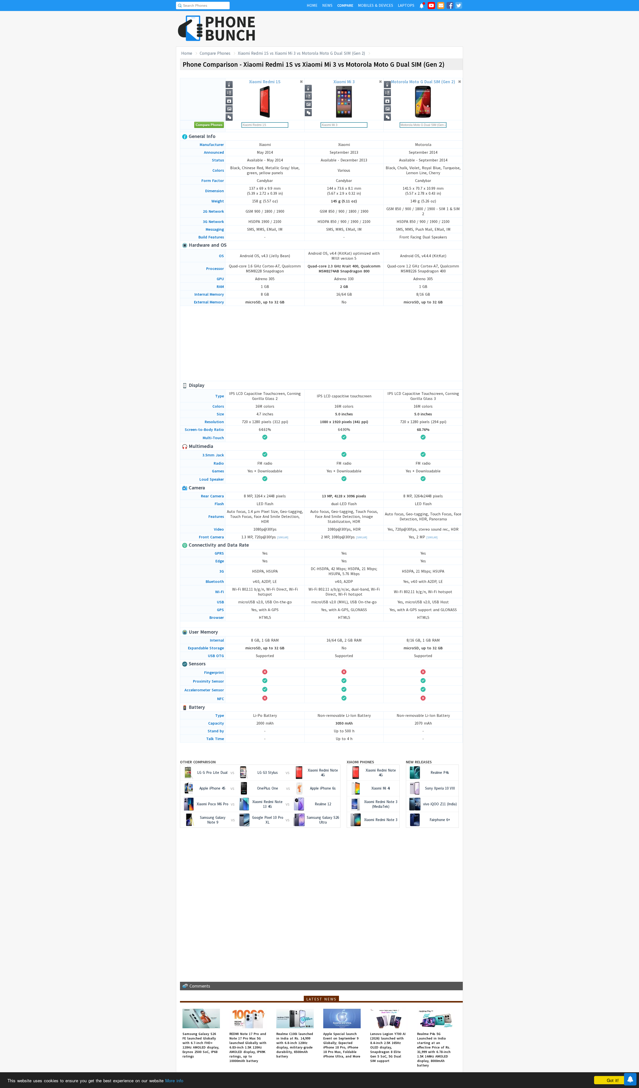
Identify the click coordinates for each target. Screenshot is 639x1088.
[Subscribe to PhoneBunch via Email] (440, 6)
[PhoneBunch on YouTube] (431, 7)
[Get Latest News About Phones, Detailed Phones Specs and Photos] (190, 28)
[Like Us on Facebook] (450, 6)
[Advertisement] (372, 28)
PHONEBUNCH (230, 28)
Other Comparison (198, 761)
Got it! (613, 1080)
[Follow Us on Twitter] (458, 6)
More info (174, 1080)
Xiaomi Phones (360, 761)
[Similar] (282, 537)
